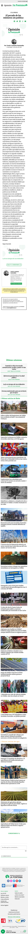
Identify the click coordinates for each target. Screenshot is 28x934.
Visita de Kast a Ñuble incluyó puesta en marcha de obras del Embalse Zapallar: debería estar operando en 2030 (13, 781)
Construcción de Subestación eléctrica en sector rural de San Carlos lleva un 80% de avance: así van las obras (14, 546)
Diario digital (4, 891)
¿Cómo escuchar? (19, 895)
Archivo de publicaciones (4, 901)
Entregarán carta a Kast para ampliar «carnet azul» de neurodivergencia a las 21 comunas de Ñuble (14, 587)
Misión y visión (5, 897)
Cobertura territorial (14, 912)
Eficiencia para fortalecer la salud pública (14, 376)
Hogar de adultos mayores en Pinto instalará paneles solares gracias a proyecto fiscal (12, 674)
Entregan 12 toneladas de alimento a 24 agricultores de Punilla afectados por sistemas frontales (13, 760)
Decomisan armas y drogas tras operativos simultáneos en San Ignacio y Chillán (14, 567)
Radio (16, 891)
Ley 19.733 (3, 893)
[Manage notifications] (25, 931)
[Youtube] (17, 881)
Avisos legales (4, 905)
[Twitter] (14, 881)
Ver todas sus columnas (16, 283)
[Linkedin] (20, 881)
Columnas (14, 12)
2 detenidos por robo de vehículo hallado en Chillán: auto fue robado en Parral (13, 695)
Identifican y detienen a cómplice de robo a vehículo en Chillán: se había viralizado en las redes (14, 502)
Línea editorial (5, 899)
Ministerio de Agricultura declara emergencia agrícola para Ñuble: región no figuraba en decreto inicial (14, 803)
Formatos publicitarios (14, 914)
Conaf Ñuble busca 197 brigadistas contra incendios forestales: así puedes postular (13, 715)
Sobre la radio (18, 893)
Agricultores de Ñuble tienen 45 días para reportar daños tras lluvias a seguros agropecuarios (13, 825)
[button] (14, 21)
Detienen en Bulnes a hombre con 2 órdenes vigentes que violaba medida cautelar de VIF (12, 652)
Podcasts (17, 899)
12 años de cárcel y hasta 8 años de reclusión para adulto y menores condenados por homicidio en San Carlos (13, 608)
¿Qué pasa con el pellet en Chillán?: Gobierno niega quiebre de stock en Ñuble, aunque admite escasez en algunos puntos (14, 630)
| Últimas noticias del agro (10, 742)
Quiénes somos (5, 895)
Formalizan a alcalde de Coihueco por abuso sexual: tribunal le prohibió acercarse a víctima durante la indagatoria (14, 736)
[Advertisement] (10, 333)
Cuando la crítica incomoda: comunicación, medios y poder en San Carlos (14, 367)
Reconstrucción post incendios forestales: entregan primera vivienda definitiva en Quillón (14, 524)
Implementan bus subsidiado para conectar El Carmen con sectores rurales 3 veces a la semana (13, 480)
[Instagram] (11, 881)
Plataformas (14, 910)
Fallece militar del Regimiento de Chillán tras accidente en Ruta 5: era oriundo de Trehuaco (13, 417)
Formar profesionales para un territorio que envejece (14, 392)
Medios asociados (19, 897)
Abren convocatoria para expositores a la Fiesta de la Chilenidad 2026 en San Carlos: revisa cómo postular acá (14, 459)
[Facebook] (8, 881)
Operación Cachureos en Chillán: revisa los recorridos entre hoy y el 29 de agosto (14, 438)
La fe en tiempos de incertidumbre (14, 384)
